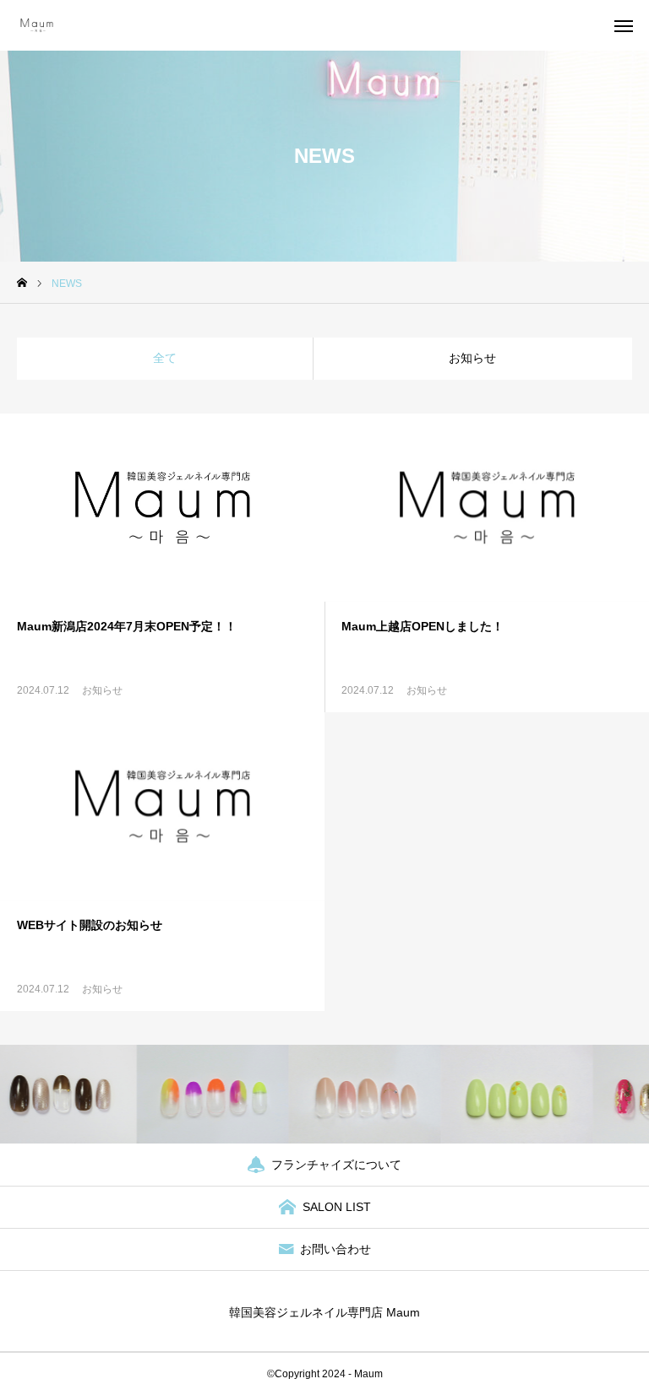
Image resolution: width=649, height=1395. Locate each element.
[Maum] (42, 25)
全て (165, 358)
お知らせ (472, 358)
